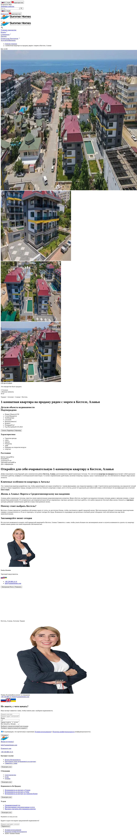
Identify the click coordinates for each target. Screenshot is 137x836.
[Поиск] (21, 8)
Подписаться (6, 826)
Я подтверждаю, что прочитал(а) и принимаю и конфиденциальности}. (47, 732)
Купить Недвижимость (13, 760)
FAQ (7, 40)
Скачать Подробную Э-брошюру (11, 430)
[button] (4, 32)
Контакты (12, 40)
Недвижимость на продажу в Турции (17, 790)
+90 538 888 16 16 (11, 581)
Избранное (4, 14)
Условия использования (43, 732)
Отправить (5, 735)
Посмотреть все (6, 767)
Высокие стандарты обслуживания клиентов (20, 809)
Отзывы (7, 778)
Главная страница (11, 44)
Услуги (3, 40)
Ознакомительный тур (12, 805)
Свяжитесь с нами (11, 763)
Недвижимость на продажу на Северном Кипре (21, 794)
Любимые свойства (7, 6)
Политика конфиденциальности (64, 732)
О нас (7, 777)
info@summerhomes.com (13, 583)
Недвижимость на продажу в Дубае (17, 792)
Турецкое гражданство (8, 30)
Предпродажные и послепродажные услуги (20, 807)
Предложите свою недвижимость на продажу (20, 761)
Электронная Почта (7, 587)
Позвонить (18, 587)
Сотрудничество (10, 775)
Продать (4, 36)
